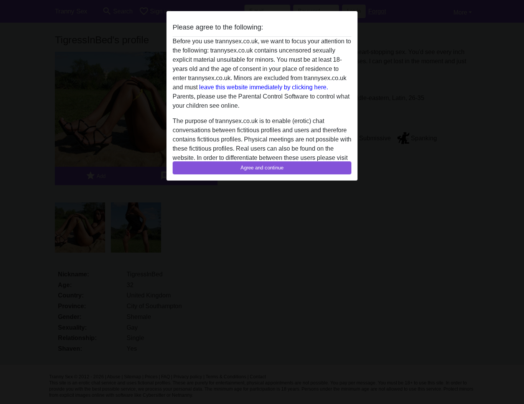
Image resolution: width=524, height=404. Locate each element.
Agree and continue (262, 168)
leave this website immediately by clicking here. (263, 87)
